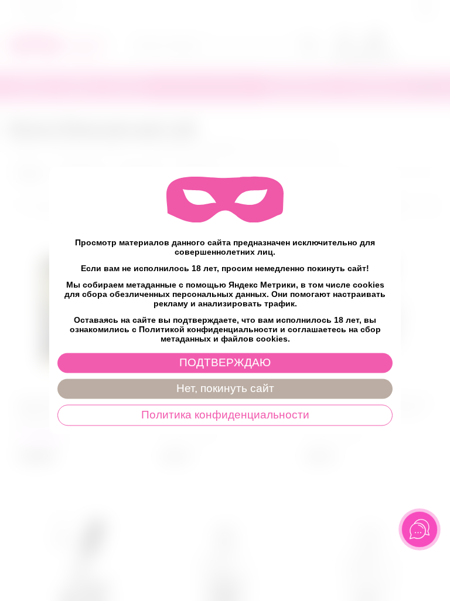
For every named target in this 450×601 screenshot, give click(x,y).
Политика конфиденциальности (225, 415)
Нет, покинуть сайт (225, 389)
